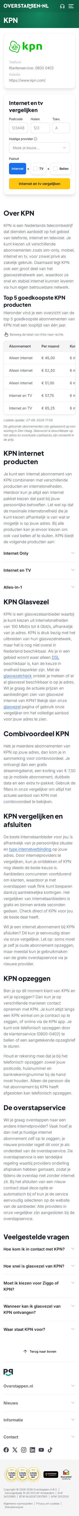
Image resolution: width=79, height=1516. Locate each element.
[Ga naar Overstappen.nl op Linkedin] (32, 1450)
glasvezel (12, 706)
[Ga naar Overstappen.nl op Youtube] (41, 1450)
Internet (17, 168)
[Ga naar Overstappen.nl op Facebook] (6, 1450)
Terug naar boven (43, 1351)
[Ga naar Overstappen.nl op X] (15, 1450)
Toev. (56, 119)
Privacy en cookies (47, 1503)
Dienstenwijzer (14, 1507)
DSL (55, 657)
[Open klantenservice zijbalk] (62, 6)
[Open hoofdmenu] (71, 6)
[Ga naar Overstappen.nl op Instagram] (23, 1450)
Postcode (16, 119)
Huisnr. (35, 119)
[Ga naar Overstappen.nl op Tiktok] (50, 1450)
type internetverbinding (30, 849)
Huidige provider (21, 139)
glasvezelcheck (18, 676)
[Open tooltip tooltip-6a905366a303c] (35, 139)
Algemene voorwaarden (18, 1503)
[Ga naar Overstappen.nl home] (26, 6)
